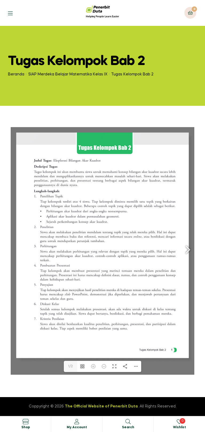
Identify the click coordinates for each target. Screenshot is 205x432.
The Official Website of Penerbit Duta (101, 406)
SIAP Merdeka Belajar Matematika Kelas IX (67, 74)
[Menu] (14, 13)
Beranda (16, 74)
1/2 (70, 366)
